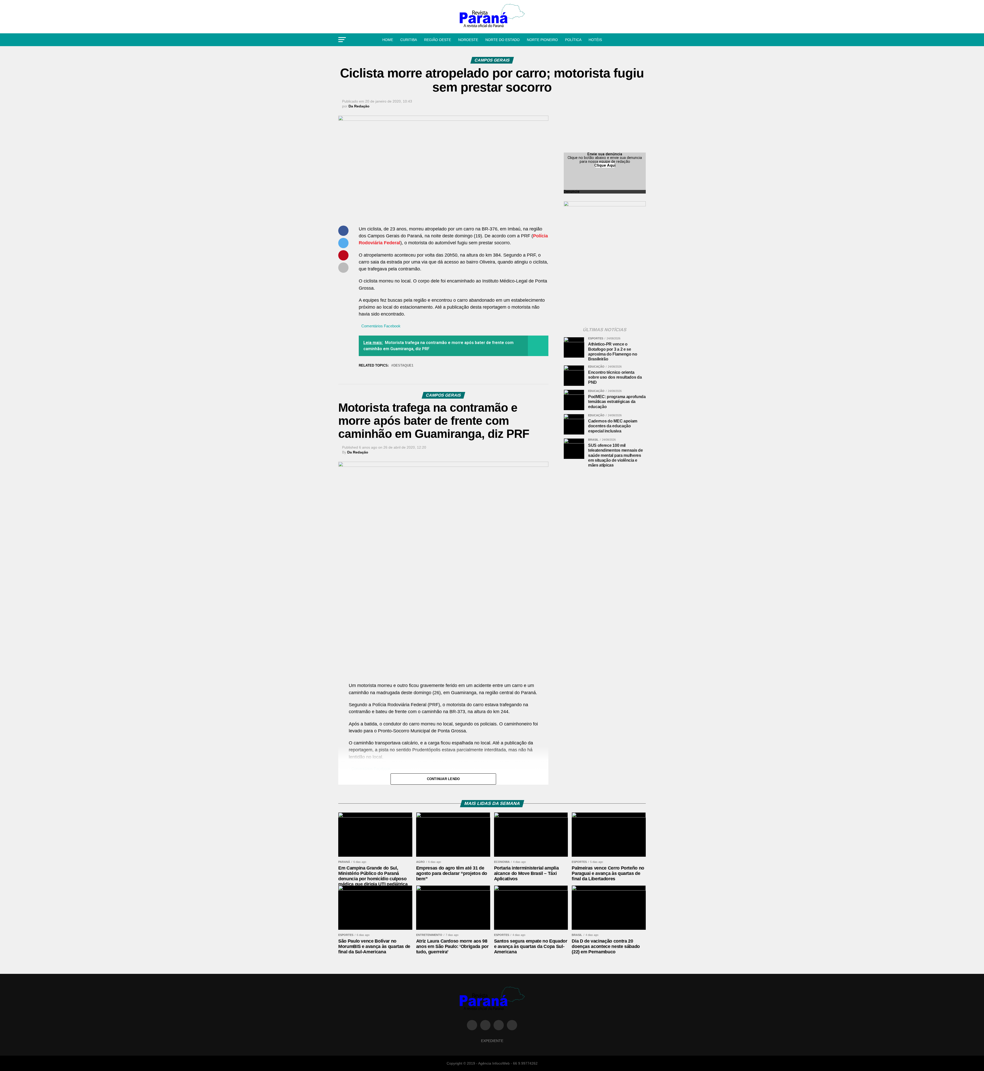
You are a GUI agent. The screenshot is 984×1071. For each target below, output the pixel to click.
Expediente (492, 1041)
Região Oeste (437, 40)
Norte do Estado (502, 40)
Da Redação (359, 106)
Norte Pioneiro (542, 40)
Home (387, 40)
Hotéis (595, 40)
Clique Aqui (605, 165)
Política (573, 40)
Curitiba (408, 40)
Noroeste (468, 40)
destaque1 (403, 365)
